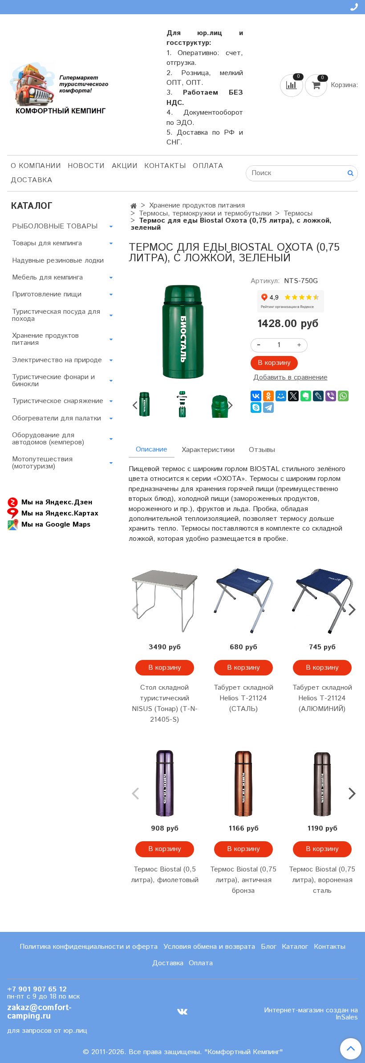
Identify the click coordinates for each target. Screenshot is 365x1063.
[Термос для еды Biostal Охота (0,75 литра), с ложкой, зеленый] (182, 331)
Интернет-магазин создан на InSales (311, 1014)
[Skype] (256, 407)
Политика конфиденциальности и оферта (89, 947)
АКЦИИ (125, 166)
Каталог (295, 947)
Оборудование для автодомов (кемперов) (48, 439)
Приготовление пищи (46, 294)
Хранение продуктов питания (197, 205)
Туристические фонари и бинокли (53, 380)
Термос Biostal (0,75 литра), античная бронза (243, 880)
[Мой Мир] (281, 396)
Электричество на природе (57, 360)
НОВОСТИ (86, 166)
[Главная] (133, 206)
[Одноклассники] (268, 396)
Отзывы (262, 450)
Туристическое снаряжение (57, 401)
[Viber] (330, 396)
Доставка (31, 180)
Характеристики (208, 450)
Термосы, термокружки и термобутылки (205, 213)
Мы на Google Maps (55, 524)
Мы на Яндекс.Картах (59, 513)
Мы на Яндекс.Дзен (56, 502)
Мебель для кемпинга (47, 277)
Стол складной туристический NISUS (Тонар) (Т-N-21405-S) (165, 704)
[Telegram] (268, 407)
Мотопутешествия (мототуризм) (42, 463)
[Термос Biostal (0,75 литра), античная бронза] (243, 782)
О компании (36, 166)
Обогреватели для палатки (56, 418)
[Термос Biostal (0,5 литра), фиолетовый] (164, 782)
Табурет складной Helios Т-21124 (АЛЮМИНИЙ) (322, 698)
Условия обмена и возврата (209, 947)
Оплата (208, 166)
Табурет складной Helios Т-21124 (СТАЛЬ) (243, 698)
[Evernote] (305, 396)
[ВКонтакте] (256, 396)
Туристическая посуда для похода (56, 315)
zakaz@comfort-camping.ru (39, 1012)
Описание (151, 449)
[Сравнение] (292, 85)
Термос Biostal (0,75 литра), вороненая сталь (322, 880)
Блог (268, 947)
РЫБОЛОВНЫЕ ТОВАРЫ (54, 226)
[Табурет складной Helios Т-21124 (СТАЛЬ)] (243, 601)
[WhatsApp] (343, 396)
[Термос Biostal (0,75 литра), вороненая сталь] (322, 782)
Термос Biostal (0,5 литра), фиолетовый (165, 874)
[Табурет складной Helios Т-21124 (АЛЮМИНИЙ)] (322, 601)
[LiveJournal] (318, 396)
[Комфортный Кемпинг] (58, 86)
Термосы (298, 213)
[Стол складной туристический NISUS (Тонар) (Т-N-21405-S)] (164, 601)
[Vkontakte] (182, 1011)
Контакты (165, 166)
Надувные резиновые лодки (58, 261)
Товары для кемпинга (47, 243)
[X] (293, 396)
